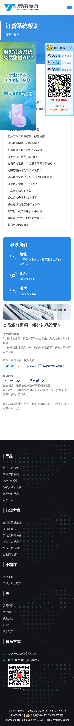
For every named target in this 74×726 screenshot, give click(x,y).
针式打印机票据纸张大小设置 (25, 211)
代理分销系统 (11, 493)
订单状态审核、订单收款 (22, 183)
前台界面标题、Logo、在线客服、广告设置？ (34, 109)
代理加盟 (8, 618)
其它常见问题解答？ (19, 224)
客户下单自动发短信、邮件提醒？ (27, 136)
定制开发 (8, 500)
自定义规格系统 (12, 535)
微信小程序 (9, 576)
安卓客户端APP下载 (19, 190)
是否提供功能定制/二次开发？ (25, 204)
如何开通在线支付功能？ (22, 88)
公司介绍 (8, 605)
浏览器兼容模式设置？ (21, 122)
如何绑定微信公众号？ (21, 95)
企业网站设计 (11, 554)
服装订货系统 (11, 541)
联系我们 (8, 631)
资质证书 (8, 624)
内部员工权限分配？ (19, 115)
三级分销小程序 (12, 583)
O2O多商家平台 (12, 487)
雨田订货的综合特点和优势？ (25, 170)
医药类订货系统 (12, 522)
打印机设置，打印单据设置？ (25, 102)
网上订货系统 (11, 467)
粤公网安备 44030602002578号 (46, 715)
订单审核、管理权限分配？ (23, 156)
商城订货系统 (11, 474)
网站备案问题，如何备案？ (23, 143)
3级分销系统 (10, 480)
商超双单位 (9, 528)
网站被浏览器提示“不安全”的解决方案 (30, 177)
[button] (68, 7)
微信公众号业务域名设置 (22, 197)
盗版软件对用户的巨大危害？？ (26, 218)
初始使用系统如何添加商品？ (25, 129)
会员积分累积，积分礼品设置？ (26, 149)
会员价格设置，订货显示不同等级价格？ (31, 163)
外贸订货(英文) (12, 548)
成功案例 (8, 612)
